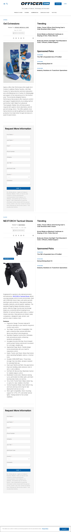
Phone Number (11, 151)
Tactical (54, 12)
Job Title (9, 163)
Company (9, 157)
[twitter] (18, 38)
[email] (23, 38)
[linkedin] (16, 38)
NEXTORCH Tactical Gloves (21, 296)
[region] (35, 529)
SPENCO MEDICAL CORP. (22, 27)
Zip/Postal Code (11, 168)
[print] (33, 38)
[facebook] (13, 38)
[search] (7, 4)
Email (8, 146)
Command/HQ (34, 12)
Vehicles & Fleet (45, 12)
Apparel (5, 19)
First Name (10, 134)
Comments (9, 180)
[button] (4, 4)
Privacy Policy (45, 528)
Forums (27, 12)
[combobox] (18, 177)
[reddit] (21, 38)
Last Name (10, 140)
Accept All (64, 529)
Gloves (5, 217)
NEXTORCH (22, 225)
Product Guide (18, 12)
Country (9, 174)
